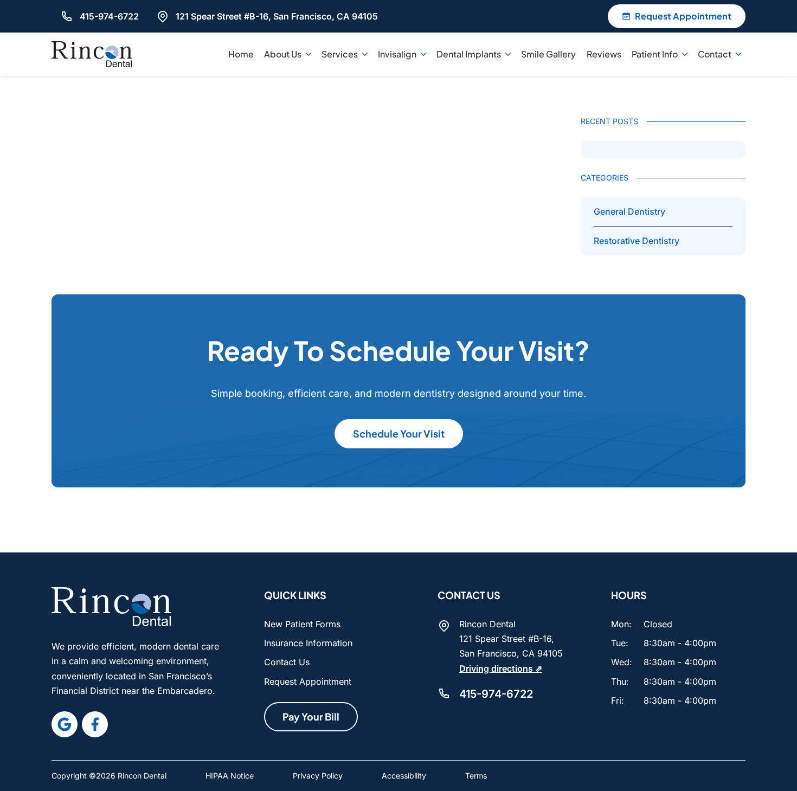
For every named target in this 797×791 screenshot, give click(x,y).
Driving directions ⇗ (500, 668)
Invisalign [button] (397, 54)
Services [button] (340, 54)
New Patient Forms (302, 624)
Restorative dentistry (636, 240)
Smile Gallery (548, 54)
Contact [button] (714, 54)
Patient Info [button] (655, 54)
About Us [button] (282, 54)
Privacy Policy (318, 775)
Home (241, 54)
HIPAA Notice (229, 775)
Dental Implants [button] (468, 54)
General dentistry (629, 211)
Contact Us (287, 662)
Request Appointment (307, 681)
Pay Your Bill (310, 716)
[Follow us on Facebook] (95, 724)
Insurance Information (308, 643)
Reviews (604, 54)
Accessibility (404, 775)
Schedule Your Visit (399, 433)
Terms (476, 775)
